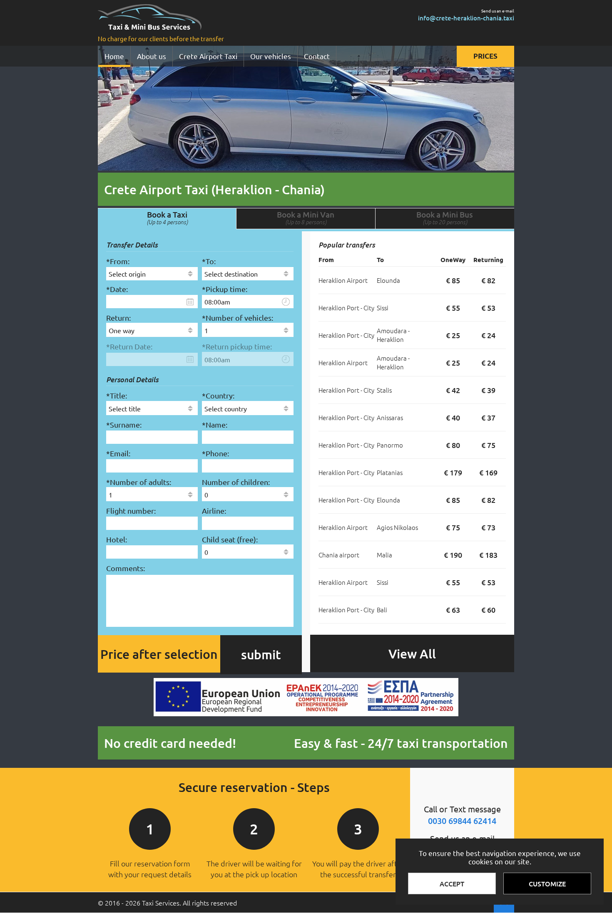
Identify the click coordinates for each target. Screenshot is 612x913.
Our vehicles (270, 56)
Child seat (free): (230, 539)
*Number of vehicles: (237, 317)
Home (114, 56)
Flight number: (131, 510)
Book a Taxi (167, 217)
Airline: (214, 510)
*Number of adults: (138, 482)
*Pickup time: (224, 289)
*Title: (116, 395)
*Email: (118, 453)
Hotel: (116, 539)
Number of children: (236, 482)
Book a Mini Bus (444, 217)
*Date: (117, 289)
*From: (117, 261)
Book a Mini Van (305, 217)
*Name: (214, 424)
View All (412, 653)
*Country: (218, 395)
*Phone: (215, 453)
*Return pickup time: (237, 346)
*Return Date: (129, 346)
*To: (209, 261)
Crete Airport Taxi (208, 56)
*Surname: (124, 424)
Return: (118, 317)
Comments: (125, 568)
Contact (317, 56)
